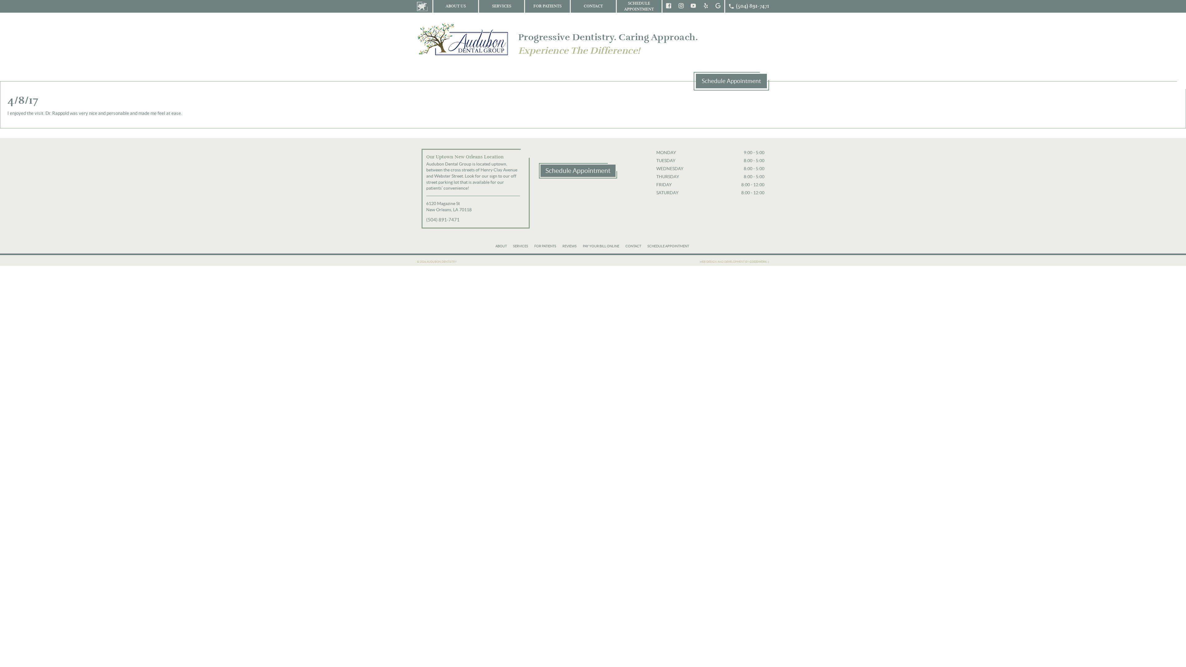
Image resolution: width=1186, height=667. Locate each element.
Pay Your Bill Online (601, 246)
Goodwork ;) (759, 261)
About (501, 246)
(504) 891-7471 (443, 219)
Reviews (569, 246)
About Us (456, 6)
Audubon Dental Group (463, 39)
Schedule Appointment (639, 6)
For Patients (547, 6)
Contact (593, 6)
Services (501, 6)
